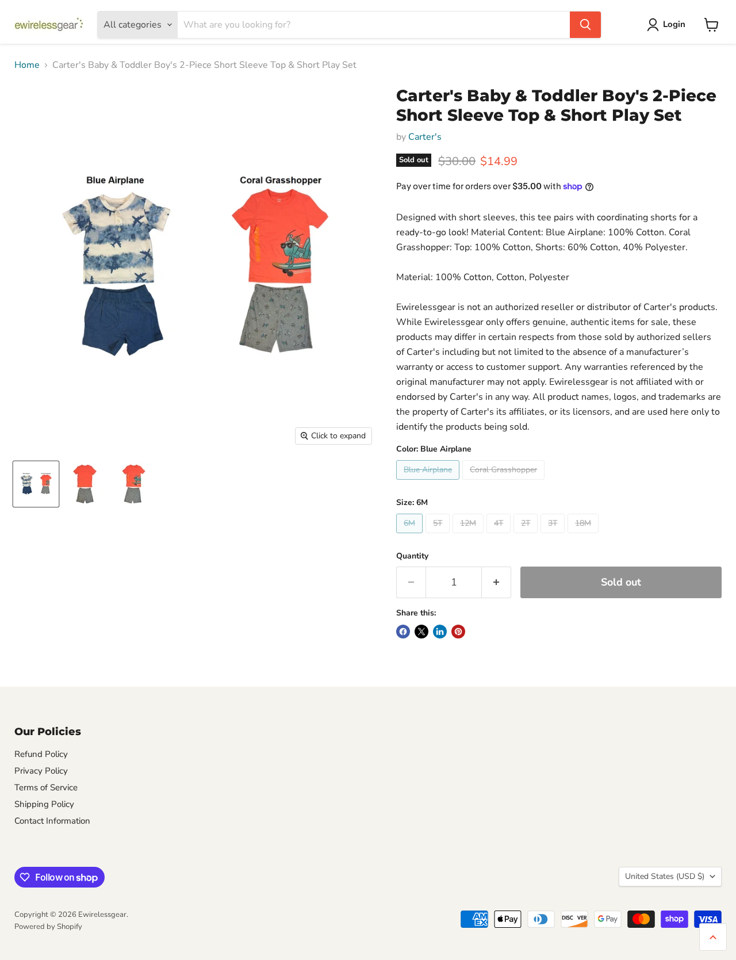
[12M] (469, 536)
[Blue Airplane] (429, 482)
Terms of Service (46, 787)
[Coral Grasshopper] (504, 482)
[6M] (410, 536)
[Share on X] (421, 631)
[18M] (584, 536)
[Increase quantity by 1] (496, 582)
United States (664, 876)
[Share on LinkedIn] (440, 631)
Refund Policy (41, 754)
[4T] (499, 536)
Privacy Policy (41, 771)
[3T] (554, 536)
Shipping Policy (44, 804)
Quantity (412, 556)
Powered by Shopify (48, 926)
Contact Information (52, 821)
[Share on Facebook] (403, 631)
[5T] (439, 536)
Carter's (425, 137)
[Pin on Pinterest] (458, 631)
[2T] (526, 536)
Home (27, 65)
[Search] (585, 25)
